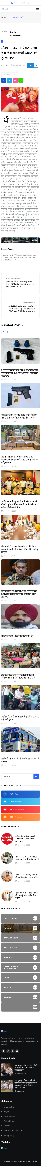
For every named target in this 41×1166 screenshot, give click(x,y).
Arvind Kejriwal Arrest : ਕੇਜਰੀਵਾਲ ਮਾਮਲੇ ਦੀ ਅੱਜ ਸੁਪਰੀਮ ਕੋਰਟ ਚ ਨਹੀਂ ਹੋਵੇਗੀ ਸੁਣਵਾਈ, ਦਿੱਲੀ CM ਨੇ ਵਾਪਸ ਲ (21, 308)
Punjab (18, 833)
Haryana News (9, 1116)
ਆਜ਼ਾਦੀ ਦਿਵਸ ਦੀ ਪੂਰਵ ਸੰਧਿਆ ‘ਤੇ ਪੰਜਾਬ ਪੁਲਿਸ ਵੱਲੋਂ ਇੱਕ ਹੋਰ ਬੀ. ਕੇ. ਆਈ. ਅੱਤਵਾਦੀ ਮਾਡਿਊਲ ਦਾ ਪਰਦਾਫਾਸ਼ (19, 373)
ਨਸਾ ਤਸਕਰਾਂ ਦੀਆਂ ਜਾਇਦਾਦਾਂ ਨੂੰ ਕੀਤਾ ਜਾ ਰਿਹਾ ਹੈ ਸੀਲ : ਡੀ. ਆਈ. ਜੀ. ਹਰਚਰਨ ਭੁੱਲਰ (27, 1067)
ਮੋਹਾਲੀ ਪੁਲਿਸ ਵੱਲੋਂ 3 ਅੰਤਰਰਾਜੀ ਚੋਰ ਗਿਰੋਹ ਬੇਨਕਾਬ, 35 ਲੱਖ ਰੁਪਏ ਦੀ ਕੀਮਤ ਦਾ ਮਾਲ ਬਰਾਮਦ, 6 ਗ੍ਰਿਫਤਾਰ (19, 460)
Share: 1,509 (10, 75)
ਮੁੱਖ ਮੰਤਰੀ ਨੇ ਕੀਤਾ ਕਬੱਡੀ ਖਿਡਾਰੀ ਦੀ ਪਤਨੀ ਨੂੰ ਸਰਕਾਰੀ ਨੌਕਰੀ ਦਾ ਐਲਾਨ (26, 895)
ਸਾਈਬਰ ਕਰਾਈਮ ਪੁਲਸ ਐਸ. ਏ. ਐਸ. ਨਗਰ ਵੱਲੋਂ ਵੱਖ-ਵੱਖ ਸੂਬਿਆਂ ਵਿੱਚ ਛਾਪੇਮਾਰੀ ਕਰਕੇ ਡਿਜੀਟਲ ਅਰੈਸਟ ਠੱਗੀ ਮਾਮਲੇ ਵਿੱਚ (19, 504)
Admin (6, 65)
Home (5, 17)
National (7, 1126)
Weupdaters (32, 1161)
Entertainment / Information (14, 1130)
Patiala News (9, 1121)
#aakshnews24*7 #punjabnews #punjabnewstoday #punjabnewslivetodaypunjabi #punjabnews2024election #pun (19, 257)
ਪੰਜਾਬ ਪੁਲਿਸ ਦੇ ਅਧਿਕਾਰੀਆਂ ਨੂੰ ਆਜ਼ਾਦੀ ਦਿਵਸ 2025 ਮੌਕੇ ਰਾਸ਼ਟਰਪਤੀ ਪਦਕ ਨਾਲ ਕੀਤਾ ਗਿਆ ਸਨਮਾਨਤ (20, 284)
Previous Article (14, 278)
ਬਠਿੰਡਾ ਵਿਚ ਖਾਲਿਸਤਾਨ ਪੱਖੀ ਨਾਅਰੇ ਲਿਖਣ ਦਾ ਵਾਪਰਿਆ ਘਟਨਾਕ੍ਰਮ (25, 838)
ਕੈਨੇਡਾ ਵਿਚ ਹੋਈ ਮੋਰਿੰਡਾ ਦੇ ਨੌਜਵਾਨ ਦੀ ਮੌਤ (17, 636)
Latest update (9, 1107)
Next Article (28, 303)
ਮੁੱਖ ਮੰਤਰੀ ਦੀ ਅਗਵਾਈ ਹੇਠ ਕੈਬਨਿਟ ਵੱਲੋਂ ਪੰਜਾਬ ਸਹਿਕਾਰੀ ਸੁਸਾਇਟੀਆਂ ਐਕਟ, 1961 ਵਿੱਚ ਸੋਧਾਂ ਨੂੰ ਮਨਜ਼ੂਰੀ (19, 549)
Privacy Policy (9, 1136)
